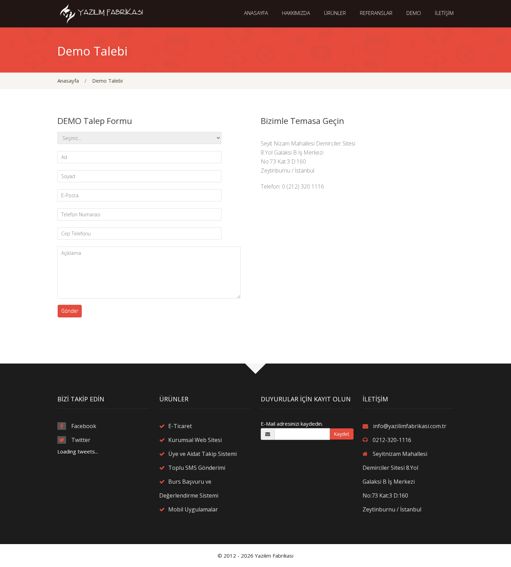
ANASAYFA (256, 12)
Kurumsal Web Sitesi (195, 440)
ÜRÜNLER (335, 12)
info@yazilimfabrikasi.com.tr (409, 426)
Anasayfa (68, 80)
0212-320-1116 (392, 440)
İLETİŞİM (444, 12)
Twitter (80, 440)
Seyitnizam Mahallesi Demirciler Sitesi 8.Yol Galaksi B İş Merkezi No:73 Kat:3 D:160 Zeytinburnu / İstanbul (395, 481)
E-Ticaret (180, 426)
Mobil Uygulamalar (193, 509)
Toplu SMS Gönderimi (196, 468)
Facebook (83, 426)
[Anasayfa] (102, 13)
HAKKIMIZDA (296, 12)
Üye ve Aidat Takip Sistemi (202, 454)
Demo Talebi (107, 80)
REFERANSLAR (376, 12)
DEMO (413, 12)
